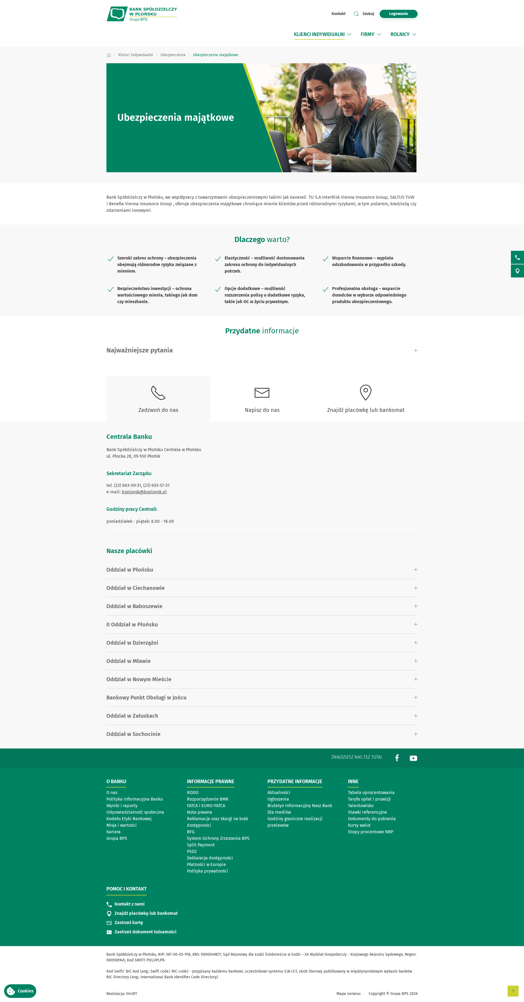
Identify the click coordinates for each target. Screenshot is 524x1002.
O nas (111, 792)
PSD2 (192, 851)
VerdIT (131, 993)
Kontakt (339, 13)
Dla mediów (279, 812)
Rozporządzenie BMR (207, 799)
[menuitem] (323, 34)
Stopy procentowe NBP (370, 831)
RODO (192, 792)
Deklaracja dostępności (210, 858)
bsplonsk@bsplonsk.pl (144, 491)
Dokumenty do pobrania (372, 818)
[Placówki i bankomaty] (517, 270)
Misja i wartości (121, 825)
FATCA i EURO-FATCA (206, 805)
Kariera (113, 831)
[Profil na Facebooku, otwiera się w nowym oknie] (397, 757)
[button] (20, 991)
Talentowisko (361, 805)
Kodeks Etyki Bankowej (128, 818)
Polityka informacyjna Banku (134, 799)
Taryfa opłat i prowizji (369, 799)
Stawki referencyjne (367, 812)
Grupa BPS (116, 838)
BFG (191, 831)
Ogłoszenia (278, 799)
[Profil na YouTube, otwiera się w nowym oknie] (413, 757)
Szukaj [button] (368, 13)
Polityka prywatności (207, 871)
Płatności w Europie (206, 864)
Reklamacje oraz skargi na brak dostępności (217, 822)
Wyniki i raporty (122, 805)
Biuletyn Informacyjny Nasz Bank (299, 805)
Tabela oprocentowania (371, 792)
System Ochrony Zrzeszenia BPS (218, 838)
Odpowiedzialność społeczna (135, 812)
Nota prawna (199, 812)
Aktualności (278, 792)
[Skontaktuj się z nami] (517, 257)
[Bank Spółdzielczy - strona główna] (141, 14)
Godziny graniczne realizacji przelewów (295, 822)
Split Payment (201, 844)
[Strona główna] (108, 55)
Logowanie (398, 13)
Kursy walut (359, 825)
